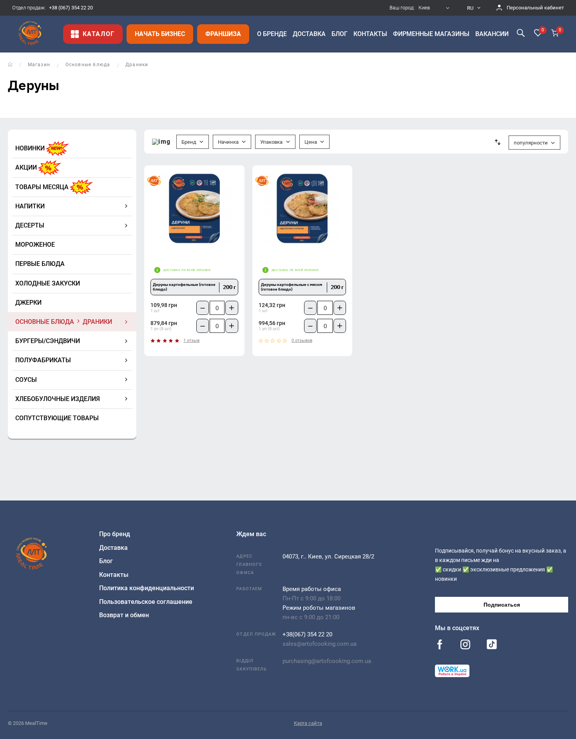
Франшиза (223, 34)
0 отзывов (302, 340)
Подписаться (502, 605)
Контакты (114, 574)
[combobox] (434, 8)
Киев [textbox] (424, 8)
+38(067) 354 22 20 (307, 634)
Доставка (113, 547)
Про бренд (114, 534)
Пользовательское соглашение (145, 601)
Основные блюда (87, 64)
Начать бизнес (160, 34)
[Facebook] (440, 645)
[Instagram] (465, 645)
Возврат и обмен (124, 615)
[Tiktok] (492, 646)
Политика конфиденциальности (146, 588)
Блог (106, 561)
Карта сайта (308, 723)
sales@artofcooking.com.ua (320, 643)
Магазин (39, 64)
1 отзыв (191, 340)
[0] (538, 33)
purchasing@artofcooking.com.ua (327, 661)
